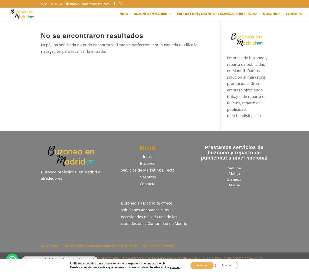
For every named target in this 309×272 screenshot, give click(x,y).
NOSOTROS (271, 14)
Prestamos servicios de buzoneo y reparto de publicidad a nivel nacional (234, 153)
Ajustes (227, 265)
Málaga (234, 174)
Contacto (148, 183)
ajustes (175, 267)
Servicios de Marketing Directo (148, 170)
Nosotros (148, 177)
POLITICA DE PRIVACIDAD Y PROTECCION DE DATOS (101, 246)
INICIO (123, 14)
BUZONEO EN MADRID (150, 14)
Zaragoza (234, 179)
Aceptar (202, 265)
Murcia (234, 185)
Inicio (148, 156)
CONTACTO (294, 14)
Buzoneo (148, 163)
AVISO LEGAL (50, 246)
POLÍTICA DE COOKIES (158, 246)
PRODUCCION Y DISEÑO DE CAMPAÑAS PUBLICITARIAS (217, 14)
